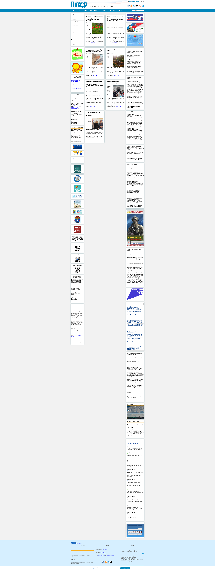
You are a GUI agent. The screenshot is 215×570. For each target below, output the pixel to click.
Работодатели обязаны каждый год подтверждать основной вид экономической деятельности (94, 50)
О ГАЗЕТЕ (77, 94)
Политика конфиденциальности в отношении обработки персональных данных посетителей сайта (82, 563)
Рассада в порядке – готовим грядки (114, 49)
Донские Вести (94, 91)
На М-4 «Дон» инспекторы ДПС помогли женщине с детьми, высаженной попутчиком (134, 457)
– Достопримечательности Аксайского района (75, 90)
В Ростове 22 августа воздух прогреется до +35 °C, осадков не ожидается (135, 493)
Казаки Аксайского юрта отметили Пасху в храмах (113, 82)
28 (137, 534)
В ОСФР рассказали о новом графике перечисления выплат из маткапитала (94, 114)
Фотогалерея (104, 10)
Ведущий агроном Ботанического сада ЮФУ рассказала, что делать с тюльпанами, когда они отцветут (94, 18)
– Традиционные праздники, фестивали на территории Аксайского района (76, 80)
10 (129, 531)
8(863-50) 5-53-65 (103, 552)
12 (133, 531)
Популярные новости (135, 304)
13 (135, 531)
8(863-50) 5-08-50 (104, 549)
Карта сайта (73, 559)
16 (141, 531)
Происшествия (117, 27)
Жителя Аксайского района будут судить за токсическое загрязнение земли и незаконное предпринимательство (115, 18)
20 (135, 532)
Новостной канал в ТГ (77, 244)
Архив (90, 10)
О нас (79, 10)
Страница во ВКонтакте (77, 254)
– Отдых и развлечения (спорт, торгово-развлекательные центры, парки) (77, 83)
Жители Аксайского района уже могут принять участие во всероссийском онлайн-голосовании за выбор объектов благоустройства (94, 84)
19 (133, 532)
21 (137, 532)
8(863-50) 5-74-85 (103, 553)
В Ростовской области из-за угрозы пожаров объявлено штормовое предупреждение (134, 484)
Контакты (119, 10)
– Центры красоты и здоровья (76, 88)
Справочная (112, 10)
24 (129, 534)
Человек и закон (121, 27)
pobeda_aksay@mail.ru (75, 108)
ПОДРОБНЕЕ (92, 42)
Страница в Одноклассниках (77, 265)
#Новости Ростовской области (133, 443)
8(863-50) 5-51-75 (78, 335)
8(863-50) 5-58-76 (105, 550)
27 (135, 534)
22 (139, 532)
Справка (95, 53)
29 (139, 534)
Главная (73, 10)
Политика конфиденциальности (101, 568)
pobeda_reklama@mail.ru (110, 555)
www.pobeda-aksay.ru (74, 107)
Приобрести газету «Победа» (77, 127)
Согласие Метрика (93, 568)
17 (129, 532)
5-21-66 (109, 550)
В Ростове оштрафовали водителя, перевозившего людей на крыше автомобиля (135, 465)
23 (141, 532)
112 (73, 336)
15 (139, 531)
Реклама (96, 10)
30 (141, 534)
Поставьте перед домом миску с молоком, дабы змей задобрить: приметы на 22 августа (134, 508)
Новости (93, 22)
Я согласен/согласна (125, 568)
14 (137, 531)
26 (133, 534)
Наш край (85, 10)
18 (131, 532)
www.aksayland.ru (74, 105)
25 (131, 534)
